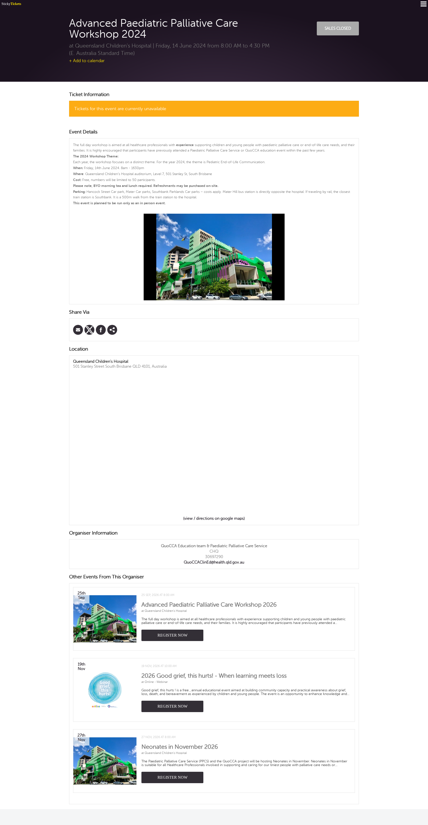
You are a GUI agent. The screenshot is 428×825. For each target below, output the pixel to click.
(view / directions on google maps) (214, 518)
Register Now (172, 635)
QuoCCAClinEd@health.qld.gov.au (214, 562)
